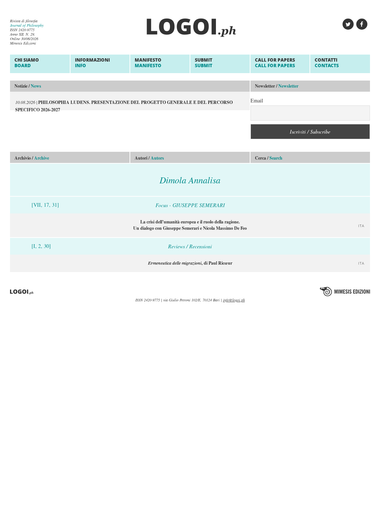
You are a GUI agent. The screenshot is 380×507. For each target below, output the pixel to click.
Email (256, 100)
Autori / (149, 158)
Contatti (327, 62)
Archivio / (31, 158)
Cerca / (268, 158)
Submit (203, 62)
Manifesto (148, 62)
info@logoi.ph (234, 299)
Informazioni (92, 62)
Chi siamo (26, 62)
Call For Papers (275, 62)
